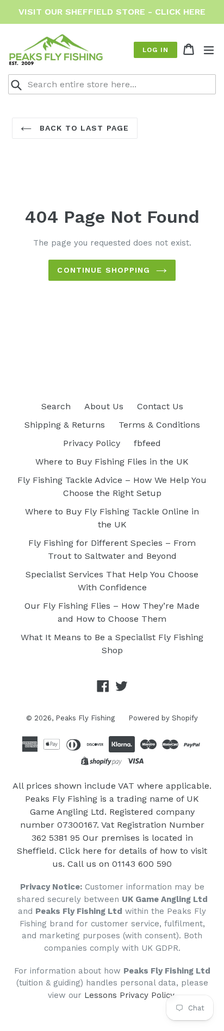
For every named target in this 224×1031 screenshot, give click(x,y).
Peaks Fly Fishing (85, 718)
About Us (103, 406)
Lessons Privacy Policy (129, 995)
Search (56, 406)
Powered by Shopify (163, 718)
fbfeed (147, 443)
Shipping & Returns (64, 425)
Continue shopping (103, 270)
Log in (155, 50)
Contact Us (160, 406)
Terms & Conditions (159, 425)
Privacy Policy (91, 443)
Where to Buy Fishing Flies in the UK (112, 461)
